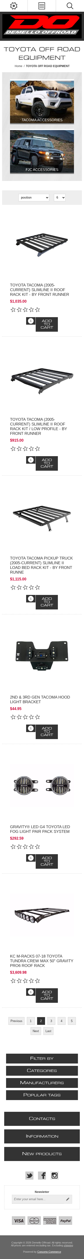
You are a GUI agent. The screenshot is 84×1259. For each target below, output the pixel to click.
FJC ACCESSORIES (42, 170)
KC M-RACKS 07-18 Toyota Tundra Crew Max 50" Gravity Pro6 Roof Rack (41, 961)
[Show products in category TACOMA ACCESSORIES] (42, 101)
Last (48, 1031)
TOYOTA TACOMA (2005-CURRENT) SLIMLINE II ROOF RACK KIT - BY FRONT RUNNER (39, 290)
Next (36, 1031)
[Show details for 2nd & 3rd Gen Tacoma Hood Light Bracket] (42, 656)
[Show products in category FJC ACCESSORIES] (42, 151)
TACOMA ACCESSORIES (42, 120)
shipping (68, 1245)
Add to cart (47, 324)
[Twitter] (29, 1175)
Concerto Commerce (49, 1251)
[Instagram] (54, 1175)
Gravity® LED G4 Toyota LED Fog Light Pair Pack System (40, 829)
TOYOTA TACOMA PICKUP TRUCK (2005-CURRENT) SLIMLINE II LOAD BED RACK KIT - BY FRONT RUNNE (41, 565)
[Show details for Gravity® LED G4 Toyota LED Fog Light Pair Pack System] (42, 785)
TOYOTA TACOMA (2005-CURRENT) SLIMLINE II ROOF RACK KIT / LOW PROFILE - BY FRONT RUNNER (38, 426)
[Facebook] (42, 1175)
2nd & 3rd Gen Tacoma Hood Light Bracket (40, 699)
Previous (16, 1021)
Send (67, 1199)
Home (18, 66)
